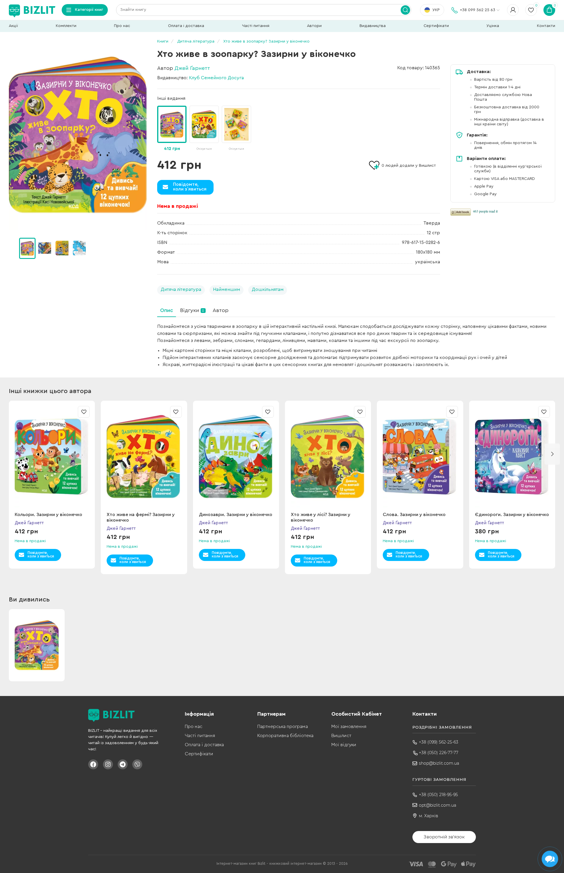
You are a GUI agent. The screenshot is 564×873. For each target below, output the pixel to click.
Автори (314, 26)
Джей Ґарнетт (192, 68)
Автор (221, 310)
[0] (27, 248)
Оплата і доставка (186, 26)
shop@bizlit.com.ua (439, 763)
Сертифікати (436, 26)
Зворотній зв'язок (444, 837)
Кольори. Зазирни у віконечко (48, 514)
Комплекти (66, 26)
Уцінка (492, 26)
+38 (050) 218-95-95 (438, 794)
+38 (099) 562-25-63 (438, 742)
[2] (62, 248)
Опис (166, 310)
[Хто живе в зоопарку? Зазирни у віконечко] (78, 135)
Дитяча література (181, 289)
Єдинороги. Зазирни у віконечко (512, 514)
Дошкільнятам (267, 289)
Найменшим (226, 289)
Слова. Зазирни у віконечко (414, 514)
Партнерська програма (282, 726)
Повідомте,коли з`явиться (190, 186)
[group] (204, 129)
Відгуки (192, 310)
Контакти (546, 26)
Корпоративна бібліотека (285, 735)
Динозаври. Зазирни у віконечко (235, 514)
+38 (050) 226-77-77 (438, 752)
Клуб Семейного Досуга (216, 77)
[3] (79, 248)
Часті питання (255, 26)
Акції (13, 26)
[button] (144, 248)
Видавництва (373, 26)
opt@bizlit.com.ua (437, 805)
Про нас (122, 26)
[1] (44, 248)
